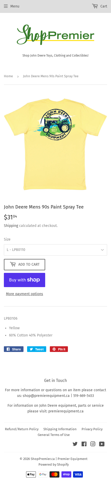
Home (8, 76)
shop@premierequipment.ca (46, 396)
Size (7, 239)
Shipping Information (60, 429)
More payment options (24, 294)
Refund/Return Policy (21, 429)
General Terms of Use (54, 435)
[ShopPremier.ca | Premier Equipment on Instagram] (93, 445)
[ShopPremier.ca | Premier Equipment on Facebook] (84, 445)
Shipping (11, 226)
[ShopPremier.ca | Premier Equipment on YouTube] (102, 445)
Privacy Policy (92, 429)
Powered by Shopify (53, 464)
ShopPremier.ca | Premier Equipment (59, 459)
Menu (14, 6)
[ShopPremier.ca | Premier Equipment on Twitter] (75, 445)
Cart (103, 6)
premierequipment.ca (66, 411)
